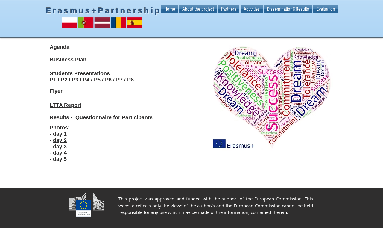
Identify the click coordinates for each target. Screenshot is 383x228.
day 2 (60, 140)
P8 (130, 80)
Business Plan (68, 60)
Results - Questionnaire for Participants (101, 117)
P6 (109, 80)
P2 (64, 80)
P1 (53, 80)
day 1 (60, 134)
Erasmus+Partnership (104, 10)
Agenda (59, 47)
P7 (119, 80)
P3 (75, 80)
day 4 (60, 153)
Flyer (56, 91)
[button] (229, 9)
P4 (86, 80)
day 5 (60, 159)
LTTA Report (65, 105)
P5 (98, 80)
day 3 (60, 147)
